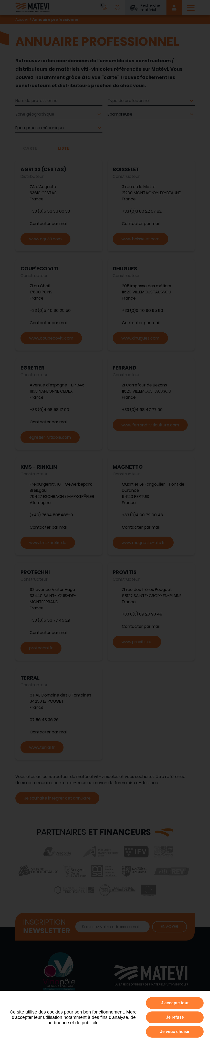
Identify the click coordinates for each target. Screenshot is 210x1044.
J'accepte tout (174, 1003)
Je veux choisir (175, 1031)
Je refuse (175, 1017)
